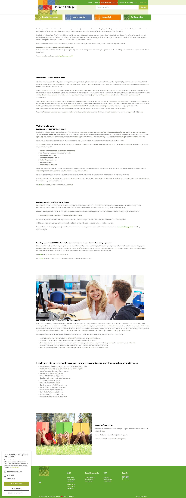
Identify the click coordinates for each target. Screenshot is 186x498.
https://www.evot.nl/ (65, 56)
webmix (72, 496)
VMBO (96, 2)
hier (40, 185)
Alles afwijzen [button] (16, 488)
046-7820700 (89, 481)
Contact (121, 2)
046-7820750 (70, 488)
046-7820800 (70, 481)
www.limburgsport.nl (125, 227)
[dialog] (16, 473)
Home (90, 2)
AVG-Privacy (143, 496)
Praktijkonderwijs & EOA (108, 2)
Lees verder (15, 467)
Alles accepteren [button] (16, 484)
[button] (16, 493)
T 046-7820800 (142, 2)
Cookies (138, 496)
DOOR (65, 496)
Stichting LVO (131, 2)
